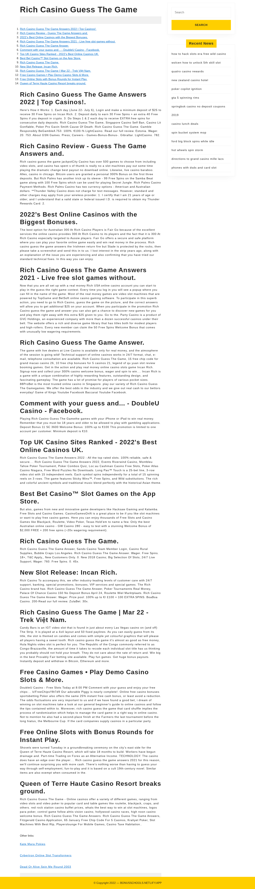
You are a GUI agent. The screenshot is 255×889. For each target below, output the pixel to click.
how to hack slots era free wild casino (199, 53)
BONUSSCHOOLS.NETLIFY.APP (141, 882)
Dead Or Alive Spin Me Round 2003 (45, 866)
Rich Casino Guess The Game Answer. (44, 45)
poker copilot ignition (187, 88)
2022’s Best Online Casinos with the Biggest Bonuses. (54, 37)
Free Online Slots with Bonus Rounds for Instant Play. (53, 79)
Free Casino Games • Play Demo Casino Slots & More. (54, 75)
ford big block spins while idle (193, 141)
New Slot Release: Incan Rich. (39, 66)
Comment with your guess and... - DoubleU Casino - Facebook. (60, 49)
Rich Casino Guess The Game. (39, 62)
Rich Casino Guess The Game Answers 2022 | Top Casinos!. (58, 28)
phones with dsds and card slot (194, 167)
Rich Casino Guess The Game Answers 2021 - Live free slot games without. (68, 41)
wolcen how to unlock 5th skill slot (196, 62)
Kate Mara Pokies (32, 844)
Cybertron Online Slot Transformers (46, 855)
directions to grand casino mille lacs (198, 158)
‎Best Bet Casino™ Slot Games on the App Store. (50, 58)
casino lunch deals (185, 123)
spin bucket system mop (189, 132)
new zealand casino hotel (190, 80)
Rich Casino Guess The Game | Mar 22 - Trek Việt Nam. (55, 70)
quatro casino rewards (188, 71)
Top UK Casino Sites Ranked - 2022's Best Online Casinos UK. (59, 54)
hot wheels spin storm (187, 150)
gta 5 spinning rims (185, 97)
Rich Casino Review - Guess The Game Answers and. (54, 33)
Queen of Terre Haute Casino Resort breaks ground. (53, 83)
